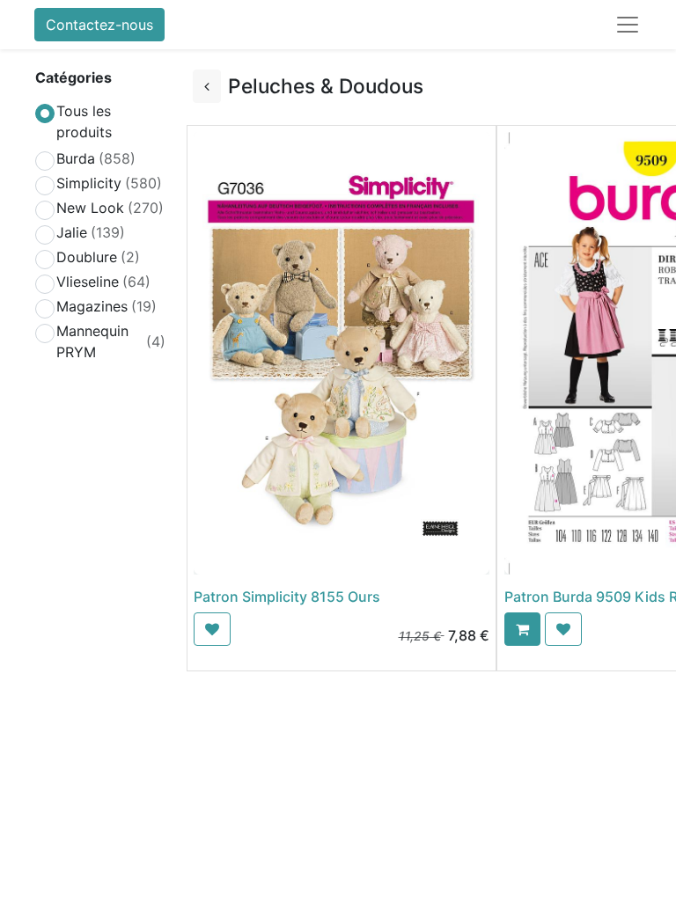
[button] (212, 629)
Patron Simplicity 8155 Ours (287, 596)
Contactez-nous (99, 24)
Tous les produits (84, 121)
